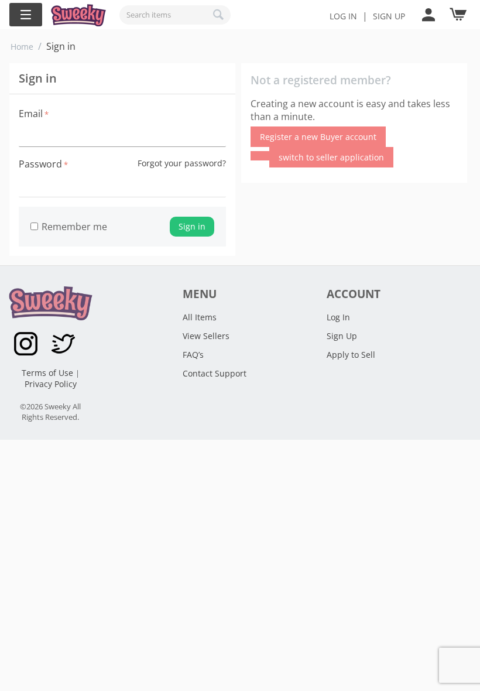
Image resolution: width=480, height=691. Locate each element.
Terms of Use (49, 372)
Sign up (389, 16)
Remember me (74, 226)
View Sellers (206, 335)
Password (40, 164)
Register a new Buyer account (318, 136)
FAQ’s (193, 354)
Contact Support (214, 373)
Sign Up (342, 335)
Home (22, 46)
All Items (200, 317)
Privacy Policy (51, 383)
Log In (343, 16)
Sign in (192, 226)
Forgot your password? (182, 163)
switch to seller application (331, 157)
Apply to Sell (351, 354)
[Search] (219, 14)
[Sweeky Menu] (25, 14)
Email (31, 113)
